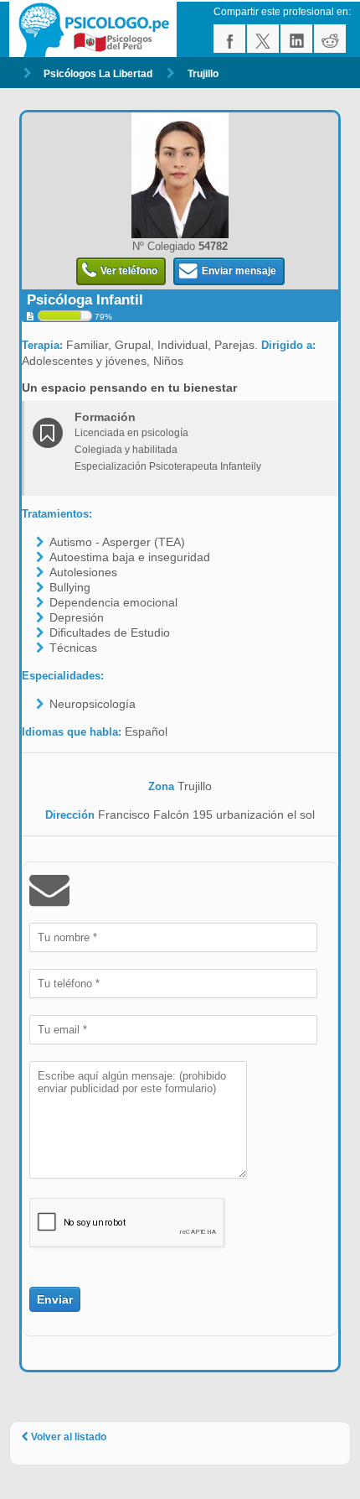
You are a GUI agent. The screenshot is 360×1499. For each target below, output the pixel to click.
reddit (330, 38)
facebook (229, 38)
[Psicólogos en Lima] (95, 29)
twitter (263, 38)
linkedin (296, 38)
